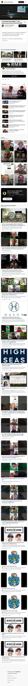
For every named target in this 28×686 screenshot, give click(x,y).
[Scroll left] (24, 50)
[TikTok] (8, 79)
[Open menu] (26, 2)
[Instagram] (6, 79)
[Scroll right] (26, 50)
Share (25, 5)
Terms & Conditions (11, 678)
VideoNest (17, 672)
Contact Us (10, 676)
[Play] (14, 12)
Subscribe (21, 2)
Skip (24, 84)
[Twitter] (3, 79)
